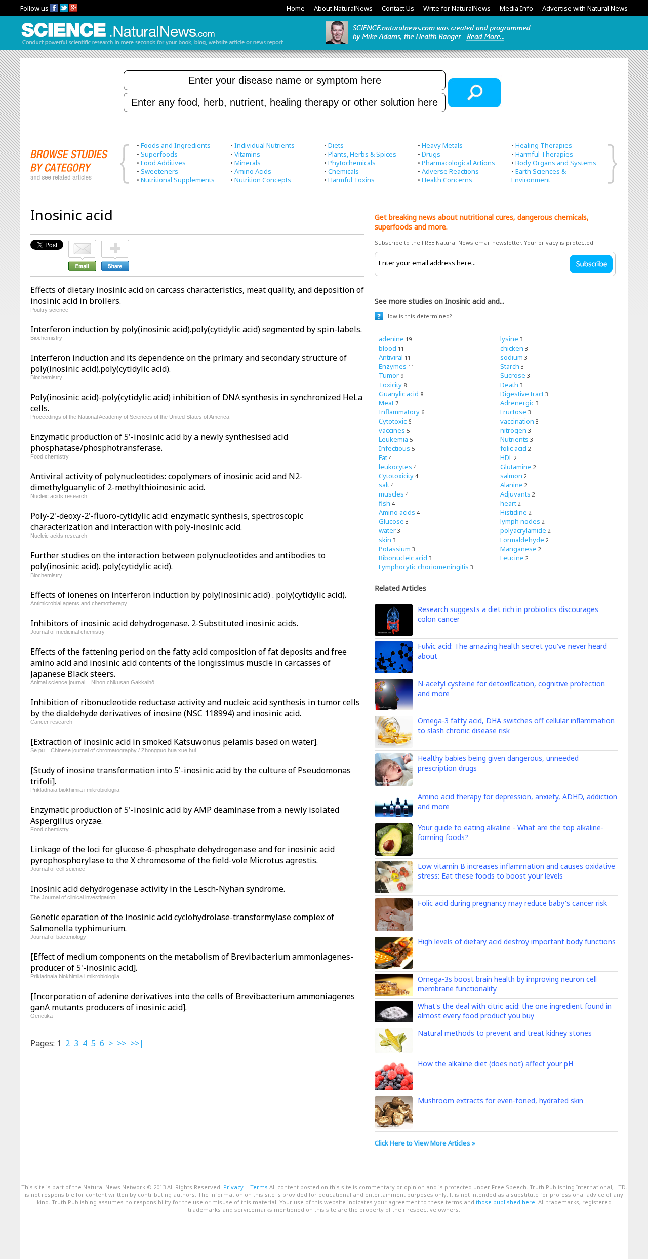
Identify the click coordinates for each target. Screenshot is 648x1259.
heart (508, 503)
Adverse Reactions (450, 171)
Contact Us (398, 8)
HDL (506, 457)
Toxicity (390, 384)
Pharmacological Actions (458, 162)
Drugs (431, 154)
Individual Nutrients (264, 145)
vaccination (517, 421)
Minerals (247, 162)
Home (296, 8)
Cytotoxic (393, 421)
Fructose (513, 411)
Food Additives (163, 162)
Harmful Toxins (351, 179)
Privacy (233, 1187)
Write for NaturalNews (457, 8)
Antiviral (391, 357)
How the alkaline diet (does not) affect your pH (495, 1064)
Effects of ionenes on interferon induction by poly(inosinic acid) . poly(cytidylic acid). (188, 594)
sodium (511, 357)
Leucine (512, 557)
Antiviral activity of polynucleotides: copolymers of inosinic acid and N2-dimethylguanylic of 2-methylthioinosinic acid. (166, 482)
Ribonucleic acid (403, 557)
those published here (505, 1202)
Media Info (516, 8)
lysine (509, 339)
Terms (259, 1187)
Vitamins (247, 154)
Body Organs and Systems (555, 162)
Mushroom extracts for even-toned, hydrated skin (500, 1100)
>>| (137, 1043)
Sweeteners (159, 171)
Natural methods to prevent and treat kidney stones (505, 1033)
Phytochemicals (352, 162)
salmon (511, 475)
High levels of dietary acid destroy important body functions (517, 941)
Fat (383, 457)
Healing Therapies (543, 145)
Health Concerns (447, 179)
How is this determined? (418, 316)
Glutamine (516, 466)
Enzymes (393, 366)
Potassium (395, 548)
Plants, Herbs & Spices (362, 154)
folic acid (513, 448)
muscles (391, 494)
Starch (509, 366)
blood (387, 348)
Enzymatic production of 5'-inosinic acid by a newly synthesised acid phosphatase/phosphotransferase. (159, 442)
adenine (391, 339)
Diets (336, 145)
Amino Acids (252, 171)
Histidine (513, 512)
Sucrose (512, 375)
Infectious (394, 448)
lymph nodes (520, 521)
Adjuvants (515, 494)
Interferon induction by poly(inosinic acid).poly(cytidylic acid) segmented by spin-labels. (196, 329)
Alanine (511, 484)
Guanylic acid (399, 393)
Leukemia (393, 439)
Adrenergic (517, 402)
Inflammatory (399, 411)
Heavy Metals (442, 145)
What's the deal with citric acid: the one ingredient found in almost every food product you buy (515, 1010)
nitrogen (513, 430)
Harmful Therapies (544, 154)
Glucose (391, 521)
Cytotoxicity (396, 475)
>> (121, 1043)
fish (384, 503)
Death (509, 384)
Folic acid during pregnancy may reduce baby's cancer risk (512, 903)
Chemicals (343, 171)
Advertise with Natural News (585, 8)
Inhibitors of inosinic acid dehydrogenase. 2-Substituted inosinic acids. (164, 623)
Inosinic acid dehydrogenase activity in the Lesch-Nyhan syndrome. (157, 888)
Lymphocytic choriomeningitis (424, 566)
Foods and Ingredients (176, 145)
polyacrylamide (523, 530)
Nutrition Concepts (262, 179)
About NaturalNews (343, 8)
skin (385, 539)
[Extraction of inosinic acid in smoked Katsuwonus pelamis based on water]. (174, 741)
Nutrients (514, 439)
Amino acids (397, 512)
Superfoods (159, 154)
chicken (511, 348)
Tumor (389, 375)
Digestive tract (522, 393)
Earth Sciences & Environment (538, 175)
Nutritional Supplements (178, 179)
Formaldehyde (522, 539)
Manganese (518, 548)
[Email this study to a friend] (82, 244)
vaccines (392, 430)
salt (384, 484)
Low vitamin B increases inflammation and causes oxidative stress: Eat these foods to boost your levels (516, 871)
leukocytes (395, 466)
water (387, 530)
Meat (386, 402)
